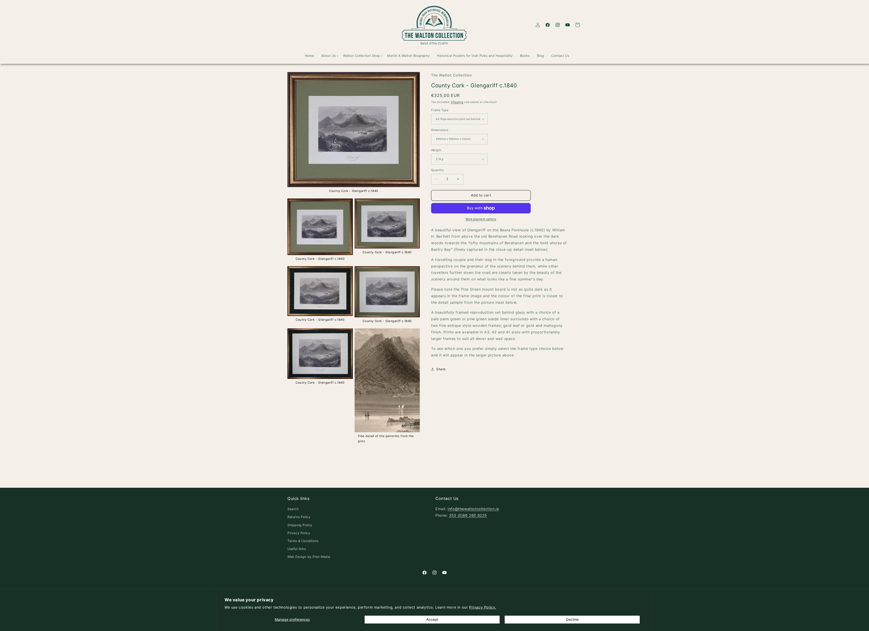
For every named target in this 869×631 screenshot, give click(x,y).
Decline (572, 619)
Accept (432, 619)
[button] (326, 56)
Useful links (296, 549)
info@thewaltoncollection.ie (473, 509)
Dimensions (439, 130)
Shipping (457, 102)
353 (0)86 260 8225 (468, 515)
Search (293, 509)
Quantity (437, 170)
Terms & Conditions (302, 541)
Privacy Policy (298, 533)
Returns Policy (298, 517)
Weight (436, 150)
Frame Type (440, 110)
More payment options (481, 219)
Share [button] (441, 369)
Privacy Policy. (482, 607)
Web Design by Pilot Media (308, 557)
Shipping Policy (299, 525)
